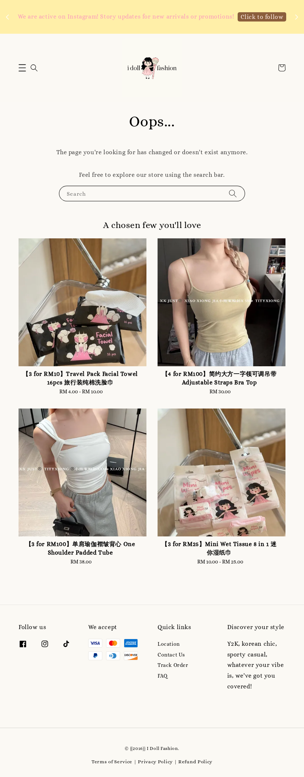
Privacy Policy (155, 761)
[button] (22, 68)
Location (169, 644)
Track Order (173, 665)
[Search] (233, 193)
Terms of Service (112, 761)
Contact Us (171, 655)
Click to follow (262, 16)
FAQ (163, 676)
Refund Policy (195, 761)
